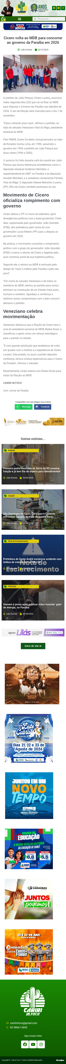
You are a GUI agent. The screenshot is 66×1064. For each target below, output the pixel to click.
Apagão (11, 496)
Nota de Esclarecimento (18, 541)
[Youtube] (59, 8)
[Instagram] (63, 8)
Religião (11, 450)
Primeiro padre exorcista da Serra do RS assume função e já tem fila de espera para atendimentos (31, 470)
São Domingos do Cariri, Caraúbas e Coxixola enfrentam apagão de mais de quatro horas (29, 515)
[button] (19, 19)
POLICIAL (12, 586)
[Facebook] (54, 8)
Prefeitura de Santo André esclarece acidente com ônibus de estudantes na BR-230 (32, 561)
